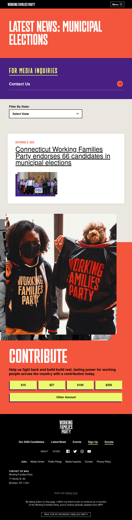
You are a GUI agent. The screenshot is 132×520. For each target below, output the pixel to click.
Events (77, 442)
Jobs (24, 461)
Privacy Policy (104, 461)
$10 (23, 385)
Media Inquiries (73, 461)
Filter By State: (19, 106)
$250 (109, 385)
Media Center (37, 461)
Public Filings (55, 461)
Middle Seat (72, 493)
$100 (80, 385)
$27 (51, 385)
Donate (109, 442)
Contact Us (19, 84)
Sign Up (93, 442)
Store (56, 451)
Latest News (58, 442)
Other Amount (66, 397)
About (44, 451)
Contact (89, 461)
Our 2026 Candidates (31, 442)
